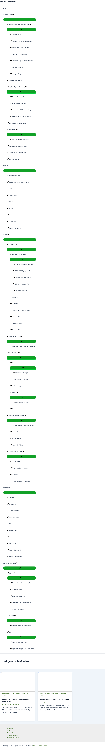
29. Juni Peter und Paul (22, 284)
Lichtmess (15, 297)
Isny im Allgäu (16, 438)
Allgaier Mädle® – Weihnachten (21, 481)
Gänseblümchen (14, 511)
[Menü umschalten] (19, 19)
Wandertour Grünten (21, 379)
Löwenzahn (12, 537)
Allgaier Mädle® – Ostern (19, 468)
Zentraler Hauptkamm (15, 80)
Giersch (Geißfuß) (14, 517)
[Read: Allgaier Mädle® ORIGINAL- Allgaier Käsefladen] (17, 691)
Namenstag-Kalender (18, 254)
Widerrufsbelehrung (13, 737)
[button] (13, 14)
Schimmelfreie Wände (18, 596)
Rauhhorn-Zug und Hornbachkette (22, 61)
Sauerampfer (13, 543)
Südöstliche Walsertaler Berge (21, 116)
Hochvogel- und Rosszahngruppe (22, 41)
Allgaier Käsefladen (7, 693)
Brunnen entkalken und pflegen (21, 625)
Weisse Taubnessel (15, 550)
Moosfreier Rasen (17, 589)
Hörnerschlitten (16, 317)
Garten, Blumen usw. (9, 563)
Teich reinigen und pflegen (20, 642)
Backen (23, 693)
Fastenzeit (15, 304)
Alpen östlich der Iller (18, 97)
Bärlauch (11, 497)
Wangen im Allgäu (17, 445)
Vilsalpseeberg (16, 74)
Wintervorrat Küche (15, 228)
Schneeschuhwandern (18, 409)
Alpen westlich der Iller (19, 103)
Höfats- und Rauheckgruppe (20, 47)
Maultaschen (12, 195)
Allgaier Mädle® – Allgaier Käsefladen (54, 699)
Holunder (11, 524)
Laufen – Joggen (17, 386)
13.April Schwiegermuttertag (24, 264)
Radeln (14, 392)
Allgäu (5, 234)
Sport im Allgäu (13, 353)
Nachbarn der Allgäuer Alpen (17, 123)
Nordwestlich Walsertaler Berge (21, 110)
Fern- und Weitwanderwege (20, 139)
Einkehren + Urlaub (15, 336)
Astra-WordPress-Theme (40, 745)
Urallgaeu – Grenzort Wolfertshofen (23, 425)
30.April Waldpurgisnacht (23, 271)
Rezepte (5, 166)
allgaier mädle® (8, 1)
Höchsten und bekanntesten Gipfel (19, 24)
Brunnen (11, 616)
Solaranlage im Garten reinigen (21, 602)
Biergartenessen (14, 215)
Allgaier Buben (16, 461)
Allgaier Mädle (16, 693)
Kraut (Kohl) (12, 221)
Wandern (14, 363)
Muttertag (15, 474)
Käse (27, 693)
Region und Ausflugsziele (16, 415)
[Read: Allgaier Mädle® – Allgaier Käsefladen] (55, 691)
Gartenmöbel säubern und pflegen (22, 583)
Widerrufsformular (12, 735)
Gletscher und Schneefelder (17, 152)
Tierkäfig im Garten (18, 609)
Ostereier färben (17, 323)
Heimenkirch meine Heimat (20, 432)
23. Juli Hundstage (21, 290)
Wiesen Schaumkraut (15, 556)
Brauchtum (12, 244)
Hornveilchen (13, 530)
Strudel (11, 208)
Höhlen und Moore (14, 159)
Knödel (11, 189)
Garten (11, 573)
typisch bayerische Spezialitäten (19, 182)
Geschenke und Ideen (15, 451)
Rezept (4, 695)
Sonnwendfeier (16, 330)
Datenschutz (11, 733)
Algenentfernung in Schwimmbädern (23, 648)
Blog (4, 8)
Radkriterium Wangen (21, 402)
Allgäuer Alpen (7, 14)
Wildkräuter (6, 488)
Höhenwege (12, 129)
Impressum (10, 728)
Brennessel (12, 504)
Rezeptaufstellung (14, 175)
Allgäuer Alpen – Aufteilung (17, 87)
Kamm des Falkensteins (19, 54)
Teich (10, 632)
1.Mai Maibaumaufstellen (23, 277)
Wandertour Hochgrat (21, 373)
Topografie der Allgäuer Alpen (17, 146)
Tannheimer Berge (17, 67)
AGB (8, 730)
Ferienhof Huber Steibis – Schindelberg (24, 346)
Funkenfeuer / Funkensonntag (21, 310)
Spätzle (11, 202)
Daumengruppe (16, 34)
